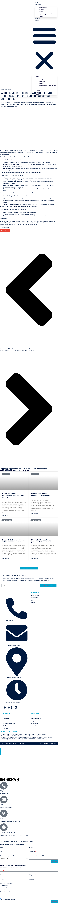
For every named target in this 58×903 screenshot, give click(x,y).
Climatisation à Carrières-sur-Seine (9, 735)
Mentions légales (34, 723)
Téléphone (32, 851)
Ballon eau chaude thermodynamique (47, 13)
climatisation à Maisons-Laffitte (47, 740)
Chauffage (5, 721)
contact (36, 22)
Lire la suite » (5, 515)
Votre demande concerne (7, 883)
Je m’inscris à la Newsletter (8, 899)
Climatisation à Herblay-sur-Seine (8, 738)
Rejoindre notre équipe (36, 718)
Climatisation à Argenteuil (29, 734)
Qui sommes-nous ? (35, 595)
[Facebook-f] (5, 707)
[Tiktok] (18, 779)
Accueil (36, 2)
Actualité (37, 20)
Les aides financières (35, 716)
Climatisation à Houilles (22, 738)
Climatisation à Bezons (41, 734)
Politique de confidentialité (37, 721)
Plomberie (5, 728)
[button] (44, 48)
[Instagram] (10, 707)
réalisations (37, 18)
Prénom (31, 847)
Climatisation (6, 718)
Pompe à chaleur (7, 716)
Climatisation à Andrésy (18, 734)
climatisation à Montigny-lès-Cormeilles (27, 737)
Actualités (33, 602)
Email (1, 851)
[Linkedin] (15, 707)
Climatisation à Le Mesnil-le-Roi (8, 740)
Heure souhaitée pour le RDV (37, 856)
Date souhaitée (4, 887)
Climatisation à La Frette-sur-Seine (36, 738)
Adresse (2, 879)
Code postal (32, 879)
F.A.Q (32, 600)
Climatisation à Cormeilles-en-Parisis (9, 737)
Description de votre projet (7, 892)
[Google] (14, 779)
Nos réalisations (34, 605)
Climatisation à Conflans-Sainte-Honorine (37, 735)
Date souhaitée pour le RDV (7, 856)
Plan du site (33, 725)
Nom (1, 847)
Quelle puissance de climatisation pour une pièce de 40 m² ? (14, 495)
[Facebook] (2, 779)
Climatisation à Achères (6, 734)
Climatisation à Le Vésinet (33, 740)
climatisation (14, 221)
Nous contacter (34, 597)
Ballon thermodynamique (9, 723)
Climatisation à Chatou (23, 735)
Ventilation (5, 725)
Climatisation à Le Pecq (21, 740)
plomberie (41, 16)
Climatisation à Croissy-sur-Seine (44, 737)
